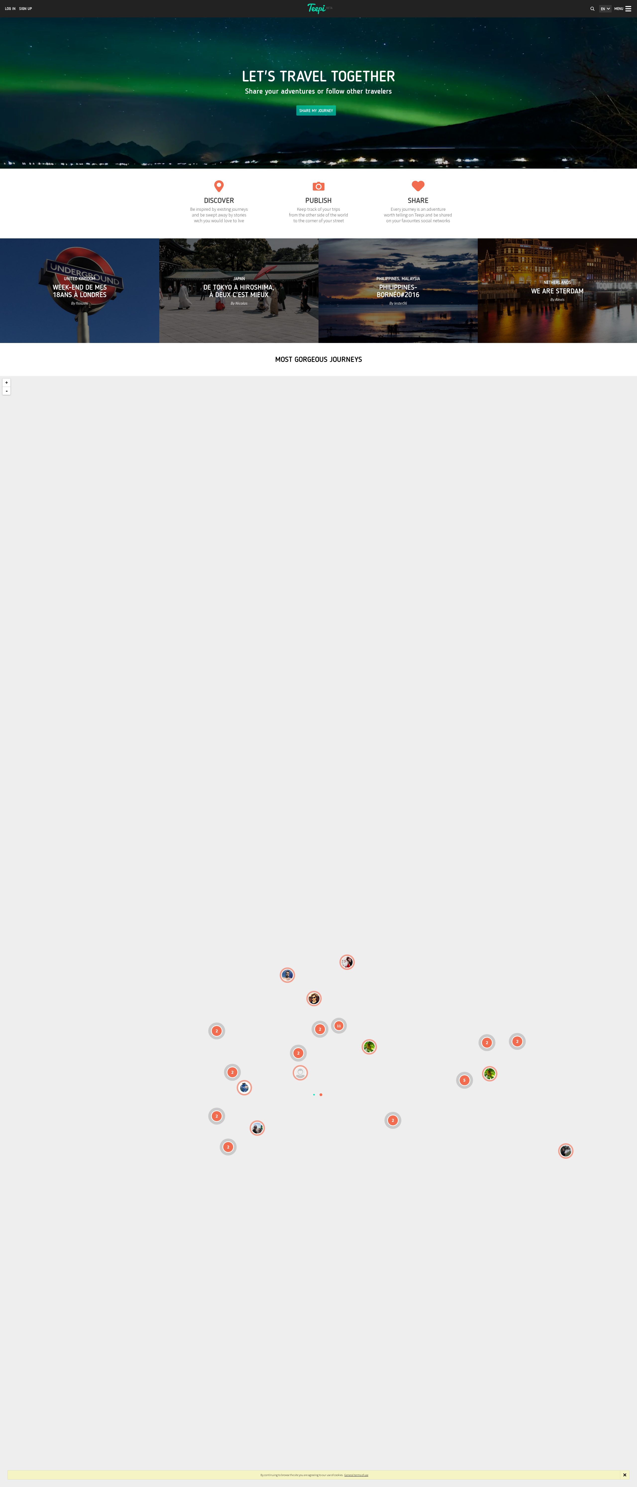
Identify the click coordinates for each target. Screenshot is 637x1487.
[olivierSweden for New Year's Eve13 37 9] (347, 962)
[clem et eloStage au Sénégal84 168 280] (300, 1073)
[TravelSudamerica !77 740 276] (244, 1087)
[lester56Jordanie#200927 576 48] (369, 1047)
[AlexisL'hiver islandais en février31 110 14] (287, 975)
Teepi (318, 8)
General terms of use (356, 1475)
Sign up (25, 8)
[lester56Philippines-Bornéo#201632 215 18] (489, 1074)
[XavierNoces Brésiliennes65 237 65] (257, 1128)
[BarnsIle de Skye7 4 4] (314, 998)
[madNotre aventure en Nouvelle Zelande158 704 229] (566, 1151)
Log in (10, 8)
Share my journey (316, 110)
